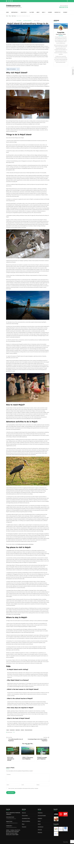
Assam (39, 824)
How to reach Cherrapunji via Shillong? (10, 759)
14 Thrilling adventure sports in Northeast (24, 544)
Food (39, 751)
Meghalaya (10, 748)
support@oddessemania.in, (12, 822)
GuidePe (50, 12)
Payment (65, 12)
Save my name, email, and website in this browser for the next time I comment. (23, 788)
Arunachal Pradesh (42, 815)
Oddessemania (13, 5)
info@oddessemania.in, (11, 818)
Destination (14, 12)
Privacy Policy (25, 815)
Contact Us (57, 12)
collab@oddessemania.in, (11, 827)
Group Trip (23, 12)
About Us (24, 812)
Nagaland (40, 818)
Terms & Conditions (26, 821)
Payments (24, 826)
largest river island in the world (34, 46)
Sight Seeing (19, 20)
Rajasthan (40, 832)
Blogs (23, 824)
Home (7, 12)
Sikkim (39, 821)
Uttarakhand (40, 826)
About (38, 12)
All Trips (32, 12)
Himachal (40, 829)
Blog (43, 12)
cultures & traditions (27, 20)
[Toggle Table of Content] (17, 69)
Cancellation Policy (26, 818)
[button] (73, 72)
